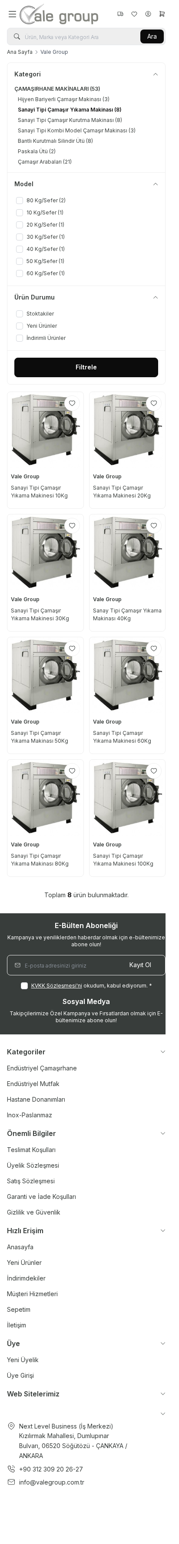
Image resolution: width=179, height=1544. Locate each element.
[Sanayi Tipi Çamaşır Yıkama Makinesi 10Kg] (45, 430)
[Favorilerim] (120, 13)
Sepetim (18, 1309)
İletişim (16, 1325)
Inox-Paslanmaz (29, 1115)
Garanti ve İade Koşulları (41, 1196)
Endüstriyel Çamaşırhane (42, 1068)
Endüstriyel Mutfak (33, 1083)
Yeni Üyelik (23, 1359)
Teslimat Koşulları (31, 1149)
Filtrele (86, 367)
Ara (152, 36)
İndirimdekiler (26, 1278)
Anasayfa (20, 1247)
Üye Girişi (20, 1375)
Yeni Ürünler (24, 1262)
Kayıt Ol (140, 964)
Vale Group (26, 476)
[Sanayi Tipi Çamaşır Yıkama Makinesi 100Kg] (128, 798)
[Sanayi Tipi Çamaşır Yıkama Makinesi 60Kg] (128, 675)
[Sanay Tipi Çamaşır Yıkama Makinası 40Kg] (128, 552)
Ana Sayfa (20, 52)
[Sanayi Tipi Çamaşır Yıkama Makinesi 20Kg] (128, 430)
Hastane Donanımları (36, 1099)
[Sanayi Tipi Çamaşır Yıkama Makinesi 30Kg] (45, 552)
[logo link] (61, 13)
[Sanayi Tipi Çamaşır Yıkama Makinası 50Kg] (45, 675)
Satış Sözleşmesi (31, 1181)
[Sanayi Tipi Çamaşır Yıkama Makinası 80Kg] (45, 798)
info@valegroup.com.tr (51, 1482)
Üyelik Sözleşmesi (33, 1165)
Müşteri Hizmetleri (32, 1293)
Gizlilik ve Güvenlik (33, 1212)
